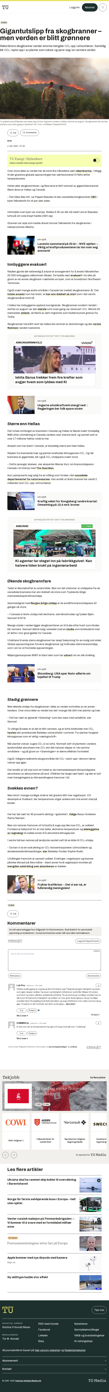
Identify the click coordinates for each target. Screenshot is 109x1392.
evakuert (76, 275)
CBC (93, 197)
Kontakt (7, 1369)
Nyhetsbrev (81, 1323)
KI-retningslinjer (83, 1341)
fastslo (11, 732)
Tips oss (99, 1310)
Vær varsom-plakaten (47, 1350)
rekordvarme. (84, 171)
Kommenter (31, 133)
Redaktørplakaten (75, 1350)
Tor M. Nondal (10, 1338)
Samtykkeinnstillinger (86, 1329)
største (42, 309)
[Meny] (103, 7)
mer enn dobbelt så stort (61, 294)
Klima (4, 22)
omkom (25, 313)
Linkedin (43, 1335)
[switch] (96, 160)
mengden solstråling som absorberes (30, 866)
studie (70, 629)
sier (45, 851)
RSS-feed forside (48, 1323)
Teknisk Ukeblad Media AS (28, 1381)
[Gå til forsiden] (5, 7)
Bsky (41, 1341)
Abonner (90, 7)
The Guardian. (45, 468)
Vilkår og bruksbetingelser (89, 1335)
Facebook (44, 1329)
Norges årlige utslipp (44, 603)
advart (68, 655)
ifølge (73, 814)
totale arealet (16, 294)
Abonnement (10, 1360)
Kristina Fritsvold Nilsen (16, 1327)
